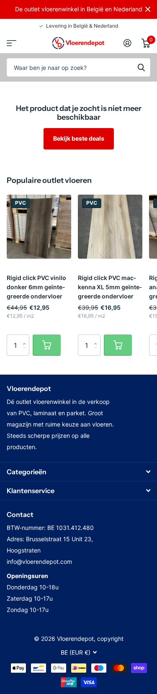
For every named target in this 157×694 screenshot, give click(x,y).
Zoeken (141, 67)
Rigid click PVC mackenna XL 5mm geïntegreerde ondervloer (110, 287)
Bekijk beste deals (78, 138)
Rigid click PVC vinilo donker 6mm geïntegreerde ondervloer (36, 287)
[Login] (127, 43)
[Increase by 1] (26, 337)
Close (148, 9)
